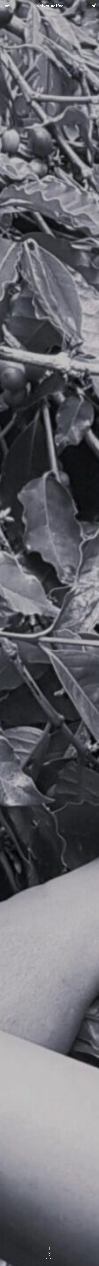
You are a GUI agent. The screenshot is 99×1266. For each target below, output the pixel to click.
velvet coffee (50, 6)
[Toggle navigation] (6, 6)
